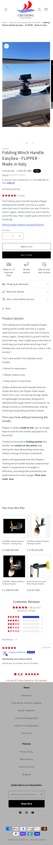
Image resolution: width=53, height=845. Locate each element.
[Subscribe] (41, 794)
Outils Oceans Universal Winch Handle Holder (36, 582)
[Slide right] (33, 143)
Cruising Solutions (21, 840)
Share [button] (8, 308)
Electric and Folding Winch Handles (25, 22)
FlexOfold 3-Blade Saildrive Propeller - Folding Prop (13, 542)
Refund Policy (26, 759)
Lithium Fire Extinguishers (26, 725)
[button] (6, 9)
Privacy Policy (26, 751)
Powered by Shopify (37, 840)
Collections (26, 695)
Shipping (5, 175)
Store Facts (26, 733)
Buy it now (26, 255)
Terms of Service (26, 766)
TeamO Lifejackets (26, 710)
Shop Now (26, 803)
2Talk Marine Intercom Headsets (26, 703)
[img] (9, 647)
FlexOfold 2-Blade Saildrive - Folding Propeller (13, 582)
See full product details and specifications (23, 224)
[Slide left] (20, 143)
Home (4, 22)
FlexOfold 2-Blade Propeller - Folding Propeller (38, 542)
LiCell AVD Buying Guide (26, 718)
